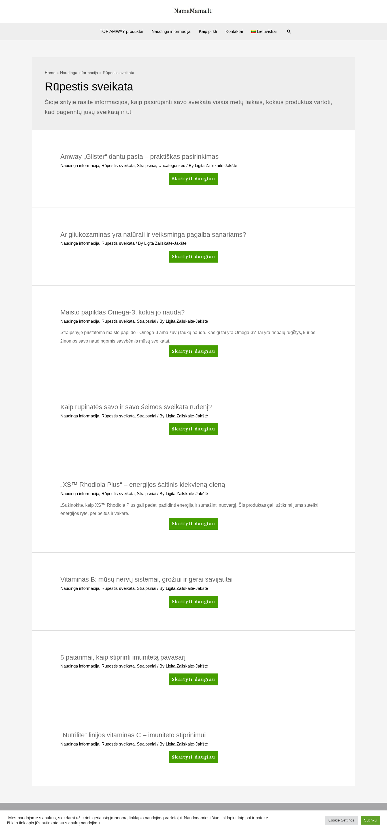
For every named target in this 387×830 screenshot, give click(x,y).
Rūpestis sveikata (118, 165)
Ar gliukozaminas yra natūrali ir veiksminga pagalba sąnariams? (153, 234)
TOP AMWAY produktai (121, 31)
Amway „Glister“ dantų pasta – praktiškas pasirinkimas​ (139, 156)
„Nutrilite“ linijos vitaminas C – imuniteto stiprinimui (133, 735)
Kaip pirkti (208, 31)
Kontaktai (234, 31)
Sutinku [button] (370, 820)
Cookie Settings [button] (341, 820)
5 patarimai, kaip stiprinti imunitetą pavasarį (123, 657)
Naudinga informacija (171, 31)
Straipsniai (146, 165)
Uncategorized (171, 165)
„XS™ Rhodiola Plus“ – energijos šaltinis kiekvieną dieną (142, 484)
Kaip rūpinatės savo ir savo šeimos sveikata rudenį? (136, 407)
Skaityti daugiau (193, 180)
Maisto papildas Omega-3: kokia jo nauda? (122, 312)
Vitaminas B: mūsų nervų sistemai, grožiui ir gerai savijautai (146, 579)
